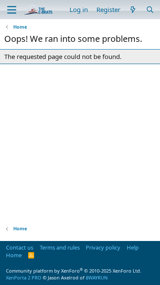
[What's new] (133, 9)
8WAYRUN (97, 277)
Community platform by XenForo (73, 270)
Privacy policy (103, 247)
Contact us (19, 247)
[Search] (150, 9)
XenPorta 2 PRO (23, 277)
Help (133, 247)
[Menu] (12, 10)
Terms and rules (60, 247)
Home (14, 255)
